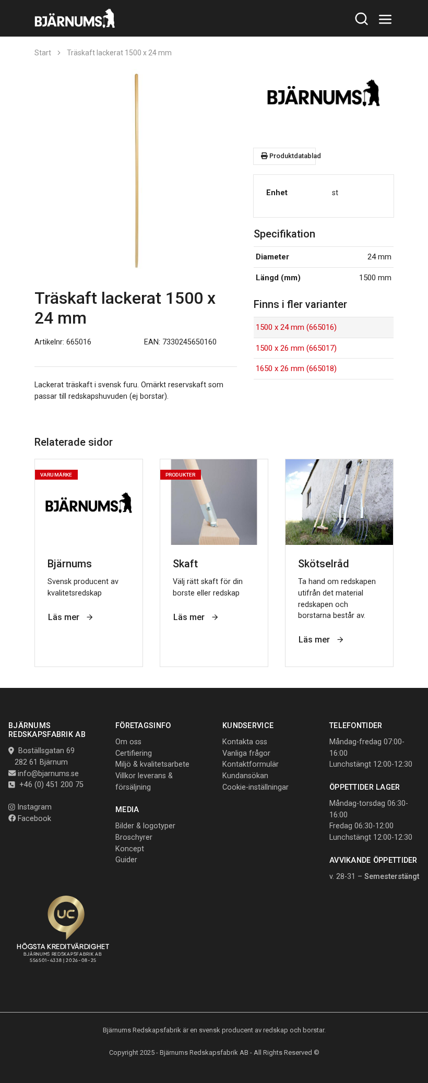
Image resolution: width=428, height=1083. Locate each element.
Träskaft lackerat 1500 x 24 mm (119, 53)
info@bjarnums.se (48, 773)
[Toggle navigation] (385, 19)
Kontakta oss (244, 741)
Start (42, 53)
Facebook (33, 818)
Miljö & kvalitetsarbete (152, 764)
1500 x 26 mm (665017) (296, 348)
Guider (126, 859)
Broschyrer (133, 837)
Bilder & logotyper (145, 826)
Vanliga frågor (246, 753)
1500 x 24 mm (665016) (296, 327)
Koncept (129, 848)
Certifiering (133, 753)
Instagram (33, 807)
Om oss (128, 741)
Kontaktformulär (250, 764)
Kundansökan (245, 775)
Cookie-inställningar (255, 787)
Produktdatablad (291, 156)
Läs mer (64, 617)
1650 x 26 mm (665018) (296, 368)
